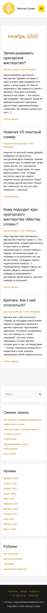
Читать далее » (12, 118)
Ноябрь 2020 (10, 514)
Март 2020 (9, 519)
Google (23, 591)
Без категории (11, 69)
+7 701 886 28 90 (17, 595)
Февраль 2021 (11, 504)
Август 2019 (10, 529)
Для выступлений (13, 312)
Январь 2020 (10, 524)
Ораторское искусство (15, 143)
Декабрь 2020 (11, 509)
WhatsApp (33, 595)
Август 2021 (10, 493)
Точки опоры (10, 439)
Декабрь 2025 (11, 478)
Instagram (34, 591)
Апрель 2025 (10, 483)
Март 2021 (9, 498)
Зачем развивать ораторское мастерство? (18, 58)
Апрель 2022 (10, 488)
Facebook (13, 591)
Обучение (9, 564)
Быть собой (10, 453)
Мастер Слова (26, 8)
